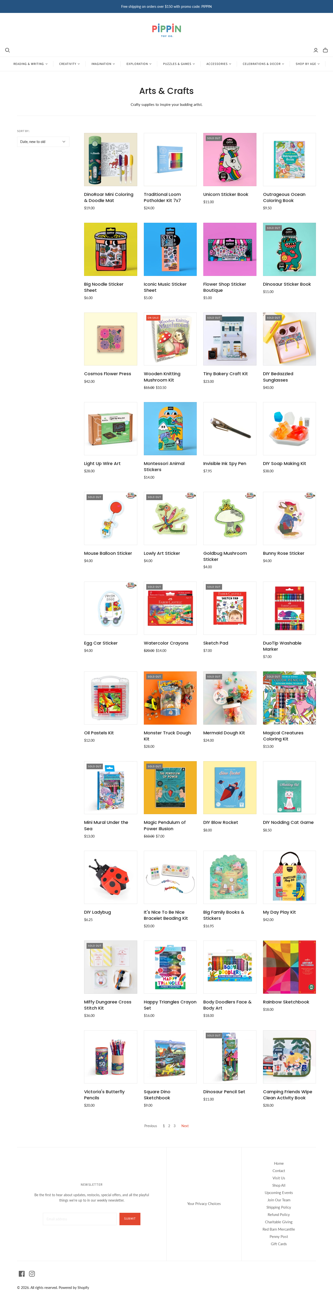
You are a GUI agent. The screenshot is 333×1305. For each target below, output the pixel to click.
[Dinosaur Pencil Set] (229, 1056)
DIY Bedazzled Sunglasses (278, 377)
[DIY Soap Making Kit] (289, 428)
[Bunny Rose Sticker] (289, 518)
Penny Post (279, 1236)
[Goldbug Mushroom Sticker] (229, 518)
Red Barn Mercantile (279, 1229)
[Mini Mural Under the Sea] (110, 787)
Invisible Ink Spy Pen (224, 463)
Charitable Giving (279, 1222)
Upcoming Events (279, 1192)
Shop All (278, 1185)
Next (185, 1126)
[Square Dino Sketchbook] (170, 1056)
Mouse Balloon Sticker (108, 553)
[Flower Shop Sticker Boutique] (229, 249)
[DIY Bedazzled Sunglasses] (289, 339)
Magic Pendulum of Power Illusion (165, 825)
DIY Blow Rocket (220, 822)
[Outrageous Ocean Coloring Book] (289, 159)
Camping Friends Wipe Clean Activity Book (287, 1095)
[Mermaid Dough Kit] (229, 698)
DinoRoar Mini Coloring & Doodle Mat (108, 197)
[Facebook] (22, 1274)
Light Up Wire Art (102, 463)
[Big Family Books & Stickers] (229, 877)
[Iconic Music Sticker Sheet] (170, 249)
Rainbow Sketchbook (286, 1002)
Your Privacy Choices (204, 1203)
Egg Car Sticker (101, 643)
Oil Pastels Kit (99, 733)
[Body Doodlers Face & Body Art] (229, 967)
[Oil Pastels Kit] (110, 698)
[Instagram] (32, 1274)
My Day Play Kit (279, 912)
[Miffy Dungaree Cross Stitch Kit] (110, 967)
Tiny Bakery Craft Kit (225, 374)
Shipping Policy (278, 1207)
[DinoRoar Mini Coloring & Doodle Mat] (110, 159)
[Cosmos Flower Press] (110, 339)
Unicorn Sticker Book (225, 194)
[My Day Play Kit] (289, 877)
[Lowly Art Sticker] (170, 518)
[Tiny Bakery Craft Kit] (229, 339)
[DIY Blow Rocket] (229, 787)
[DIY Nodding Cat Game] (289, 787)
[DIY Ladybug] (110, 877)
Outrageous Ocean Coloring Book (284, 197)
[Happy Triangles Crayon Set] (170, 967)
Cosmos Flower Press (107, 374)
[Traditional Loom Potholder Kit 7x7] (170, 159)
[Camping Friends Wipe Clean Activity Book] (289, 1056)
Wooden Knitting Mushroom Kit (162, 377)
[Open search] (7, 50)
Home (279, 1163)
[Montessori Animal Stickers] (170, 428)
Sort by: (23, 131)
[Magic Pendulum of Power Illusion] (170, 787)
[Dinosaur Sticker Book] (289, 249)
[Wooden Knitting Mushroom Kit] (170, 339)
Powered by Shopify (74, 1287)
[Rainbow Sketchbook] (289, 967)
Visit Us (279, 1178)
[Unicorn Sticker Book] (229, 159)
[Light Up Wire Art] (110, 428)
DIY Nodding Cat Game (288, 822)
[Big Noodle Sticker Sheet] (110, 249)
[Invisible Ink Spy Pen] (229, 428)
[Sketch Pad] (229, 608)
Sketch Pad (215, 643)
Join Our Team (278, 1200)
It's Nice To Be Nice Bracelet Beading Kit (166, 915)
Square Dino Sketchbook (157, 1095)
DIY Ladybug (97, 912)
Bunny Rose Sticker (283, 553)
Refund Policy (279, 1214)
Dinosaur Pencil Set (224, 1092)
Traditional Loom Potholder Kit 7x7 (162, 197)
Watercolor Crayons (166, 643)
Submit (130, 1218)
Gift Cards (279, 1244)
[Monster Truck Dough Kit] (170, 698)
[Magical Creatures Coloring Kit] (289, 698)
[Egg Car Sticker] (110, 608)
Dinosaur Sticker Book (287, 284)
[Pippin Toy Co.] (166, 30)
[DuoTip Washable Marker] (289, 608)
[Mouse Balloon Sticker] (110, 518)
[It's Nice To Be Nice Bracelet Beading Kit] (170, 877)
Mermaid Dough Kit (224, 733)
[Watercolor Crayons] (170, 608)
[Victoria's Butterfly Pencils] (110, 1056)
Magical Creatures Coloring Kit (283, 736)
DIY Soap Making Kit (284, 463)
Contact (279, 1170)
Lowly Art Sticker (162, 553)
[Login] (315, 50)
